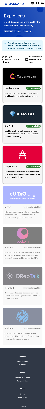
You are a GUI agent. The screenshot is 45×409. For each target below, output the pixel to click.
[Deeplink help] (32, 3)
